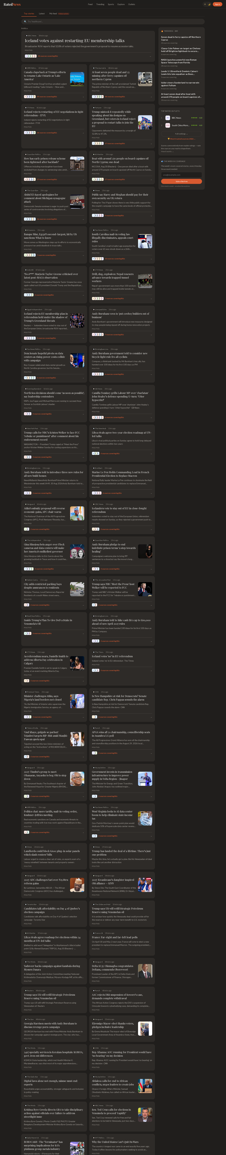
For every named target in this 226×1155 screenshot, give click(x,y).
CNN (97, 692)
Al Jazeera (31, 230)
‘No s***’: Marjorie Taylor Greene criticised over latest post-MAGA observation (51, 275)
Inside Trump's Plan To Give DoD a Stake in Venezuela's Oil (48, 622)
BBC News (32, 36)
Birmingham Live (101, 349)
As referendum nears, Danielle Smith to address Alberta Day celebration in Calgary (46, 660)
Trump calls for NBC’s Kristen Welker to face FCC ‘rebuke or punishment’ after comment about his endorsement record (52, 436)
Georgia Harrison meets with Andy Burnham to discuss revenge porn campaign (50, 1025)
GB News (98, 389)
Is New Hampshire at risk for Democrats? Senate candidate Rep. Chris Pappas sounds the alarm (119, 697)
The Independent (34, 540)
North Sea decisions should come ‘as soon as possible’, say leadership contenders (54, 394)
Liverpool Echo (101, 309)
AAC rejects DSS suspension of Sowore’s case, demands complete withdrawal (117, 996)
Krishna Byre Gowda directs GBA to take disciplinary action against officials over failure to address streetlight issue (53, 1113)
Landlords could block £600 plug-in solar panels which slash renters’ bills (52, 852)
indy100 (30, 270)
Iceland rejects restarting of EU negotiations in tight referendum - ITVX (53, 113)
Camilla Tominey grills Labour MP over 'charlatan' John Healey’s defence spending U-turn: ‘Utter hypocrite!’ (120, 396)
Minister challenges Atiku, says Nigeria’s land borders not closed (43, 697)
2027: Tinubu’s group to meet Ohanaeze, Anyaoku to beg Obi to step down (45, 775)
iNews (97, 190)
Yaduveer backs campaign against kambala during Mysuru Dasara (52, 967)
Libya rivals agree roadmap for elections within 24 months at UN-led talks (52, 939)
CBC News (99, 504)
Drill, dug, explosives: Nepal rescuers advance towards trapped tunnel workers (112, 277)
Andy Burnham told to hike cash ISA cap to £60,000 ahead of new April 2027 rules (121, 622)
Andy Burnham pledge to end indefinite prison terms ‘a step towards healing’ (114, 548)
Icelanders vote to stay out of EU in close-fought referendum (119, 510)
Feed (90, 4)
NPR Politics (31, 68)
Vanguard (31, 504)
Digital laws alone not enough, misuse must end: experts (51, 1082)
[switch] (207, 4)
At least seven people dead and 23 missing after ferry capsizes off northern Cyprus (110, 76)
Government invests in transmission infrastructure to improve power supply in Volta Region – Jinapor (112, 775)
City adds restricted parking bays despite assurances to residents (42, 585)
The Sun (30, 1019)
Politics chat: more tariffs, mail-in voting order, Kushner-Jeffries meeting (50, 813)
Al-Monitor (99, 154)
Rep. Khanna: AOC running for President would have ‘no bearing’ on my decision (121, 1054)
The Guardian (32, 190)
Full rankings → (181, 134)
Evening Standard (34, 389)
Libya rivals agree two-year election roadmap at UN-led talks (121, 434)
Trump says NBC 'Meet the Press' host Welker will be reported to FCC (113, 585)
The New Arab (100, 428)
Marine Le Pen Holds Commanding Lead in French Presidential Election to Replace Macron (120, 474)
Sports (111, 4)
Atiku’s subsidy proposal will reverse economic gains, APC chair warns (44, 510)
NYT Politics (99, 1138)
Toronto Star (32, 904)
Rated (12, 4)
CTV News (99, 270)
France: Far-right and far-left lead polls (114, 937)
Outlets (131, 4)
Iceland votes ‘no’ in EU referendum (112, 656)
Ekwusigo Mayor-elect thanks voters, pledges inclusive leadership (113, 1025)
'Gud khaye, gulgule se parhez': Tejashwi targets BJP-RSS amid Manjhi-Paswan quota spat (46, 736)
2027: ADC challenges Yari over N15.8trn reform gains (46, 881)
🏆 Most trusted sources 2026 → (182, 139)
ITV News (30, 108)
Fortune (98, 108)
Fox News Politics (102, 230)
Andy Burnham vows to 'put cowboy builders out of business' (120, 315)
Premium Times (33, 692)
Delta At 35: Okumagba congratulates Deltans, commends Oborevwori (112, 967)
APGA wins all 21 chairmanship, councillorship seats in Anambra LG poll (121, 734)
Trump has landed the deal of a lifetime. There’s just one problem (121, 852)
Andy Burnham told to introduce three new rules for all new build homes (53, 474)
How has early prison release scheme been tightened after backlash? (44, 160)
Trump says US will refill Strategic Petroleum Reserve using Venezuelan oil (117, 910)
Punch (97, 728)
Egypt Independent (34, 309)
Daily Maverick (33, 1138)
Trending (100, 4)
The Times (99, 652)
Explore (121, 4)
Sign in (217, 4)
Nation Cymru (32, 580)
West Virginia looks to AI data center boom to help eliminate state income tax (112, 815)
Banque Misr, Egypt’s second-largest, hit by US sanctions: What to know (50, 236)
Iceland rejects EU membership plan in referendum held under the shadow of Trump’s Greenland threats (46, 317)
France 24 (99, 933)
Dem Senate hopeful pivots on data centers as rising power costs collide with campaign (44, 357)
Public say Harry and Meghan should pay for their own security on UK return (120, 196)
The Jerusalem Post (103, 580)
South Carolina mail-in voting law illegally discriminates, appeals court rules (112, 238)
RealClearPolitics (34, 616)
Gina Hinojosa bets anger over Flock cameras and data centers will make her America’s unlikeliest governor (44, 548)
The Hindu (31, 962)
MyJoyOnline (100, 768)
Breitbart (98, 468)
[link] (181, 118)
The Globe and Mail (102, 904)
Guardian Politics (34, 154)
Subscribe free (182, 181)
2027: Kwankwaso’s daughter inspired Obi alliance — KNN (113, 881)
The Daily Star (32, 1077)
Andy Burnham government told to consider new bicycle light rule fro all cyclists (119, 355)
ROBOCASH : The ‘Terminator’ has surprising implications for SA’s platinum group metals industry (43, 1145)
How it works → (167, 151)
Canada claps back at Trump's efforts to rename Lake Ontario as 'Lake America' (45, 76)
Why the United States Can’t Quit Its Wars (115, 1141)
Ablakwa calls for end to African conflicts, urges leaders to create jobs (113, 1082)
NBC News (99, 1105)
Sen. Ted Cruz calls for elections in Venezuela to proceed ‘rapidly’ (111, 1111)
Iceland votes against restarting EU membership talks (75, 40)
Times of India (32, 728)
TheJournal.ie (100, 68)
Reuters (30, 991)
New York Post (32, 428)
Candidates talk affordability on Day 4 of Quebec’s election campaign (52, 910)
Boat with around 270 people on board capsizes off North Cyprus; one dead (120, 160)
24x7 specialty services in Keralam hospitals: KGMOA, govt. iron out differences (53, 1054)
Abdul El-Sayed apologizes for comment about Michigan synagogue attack (44, 198)
